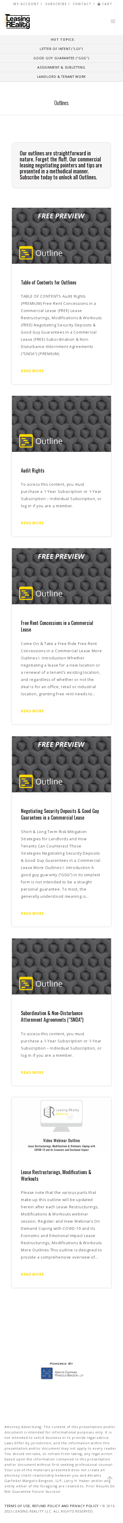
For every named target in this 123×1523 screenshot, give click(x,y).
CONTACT (82, 4)
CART (107, 4)
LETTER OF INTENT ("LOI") (61, 48)
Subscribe (29, 177)
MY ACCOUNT (26, 4)
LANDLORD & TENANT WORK (61, 76)
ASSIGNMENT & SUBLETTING (61, 67)
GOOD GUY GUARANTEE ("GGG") (61, 58)
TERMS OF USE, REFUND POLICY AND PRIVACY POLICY (51, 1506)
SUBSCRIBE (56, 4)
